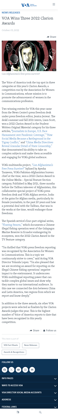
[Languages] (17, 412)
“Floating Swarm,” (12, 225)
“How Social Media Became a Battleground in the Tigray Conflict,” (27, 139)
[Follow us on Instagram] (25, 370)
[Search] (40, 412)
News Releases (11, 13)
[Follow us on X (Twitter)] (11, 370)
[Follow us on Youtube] (18, 370)
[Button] (51, 37)
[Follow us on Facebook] (4, 370)
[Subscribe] (32, 370)
